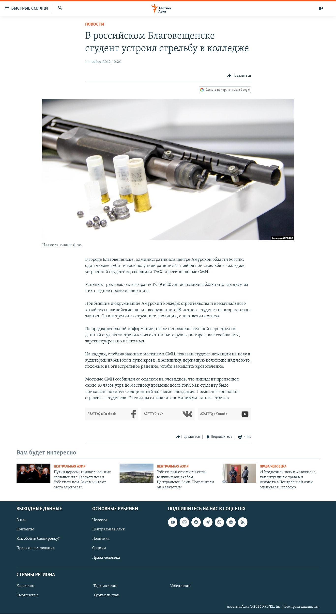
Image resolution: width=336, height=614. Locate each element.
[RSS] (242, 522)
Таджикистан (105, 586)
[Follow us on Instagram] (184, 522)
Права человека (273, 466)
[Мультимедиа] (320, 8)
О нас (21, 520)
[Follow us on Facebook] (196, 522)
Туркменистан (106, 595)
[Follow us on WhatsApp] (219, 522)
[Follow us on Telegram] (207, 522)
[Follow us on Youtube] (172, 522)
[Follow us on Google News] (231, 522)
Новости (94, 24)
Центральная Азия (70, 466)
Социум (99, 548)
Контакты (25, 529)
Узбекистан (180, 586)
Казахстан (25, 586)
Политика (101, 539)
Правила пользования (35, 548)
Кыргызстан (27, 595)
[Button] (239, 76)
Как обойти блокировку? (38, 539)
